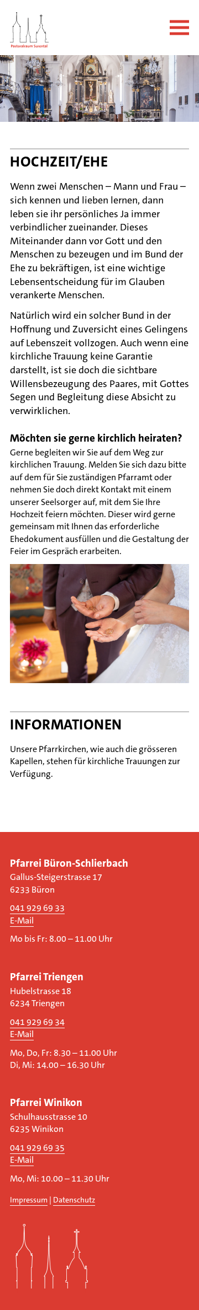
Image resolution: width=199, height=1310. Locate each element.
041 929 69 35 (37, 1147)
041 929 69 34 (37, 1022)
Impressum (29, 1200)
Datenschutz (74, 1200)
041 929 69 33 (37, 908)
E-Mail (22, 920)
